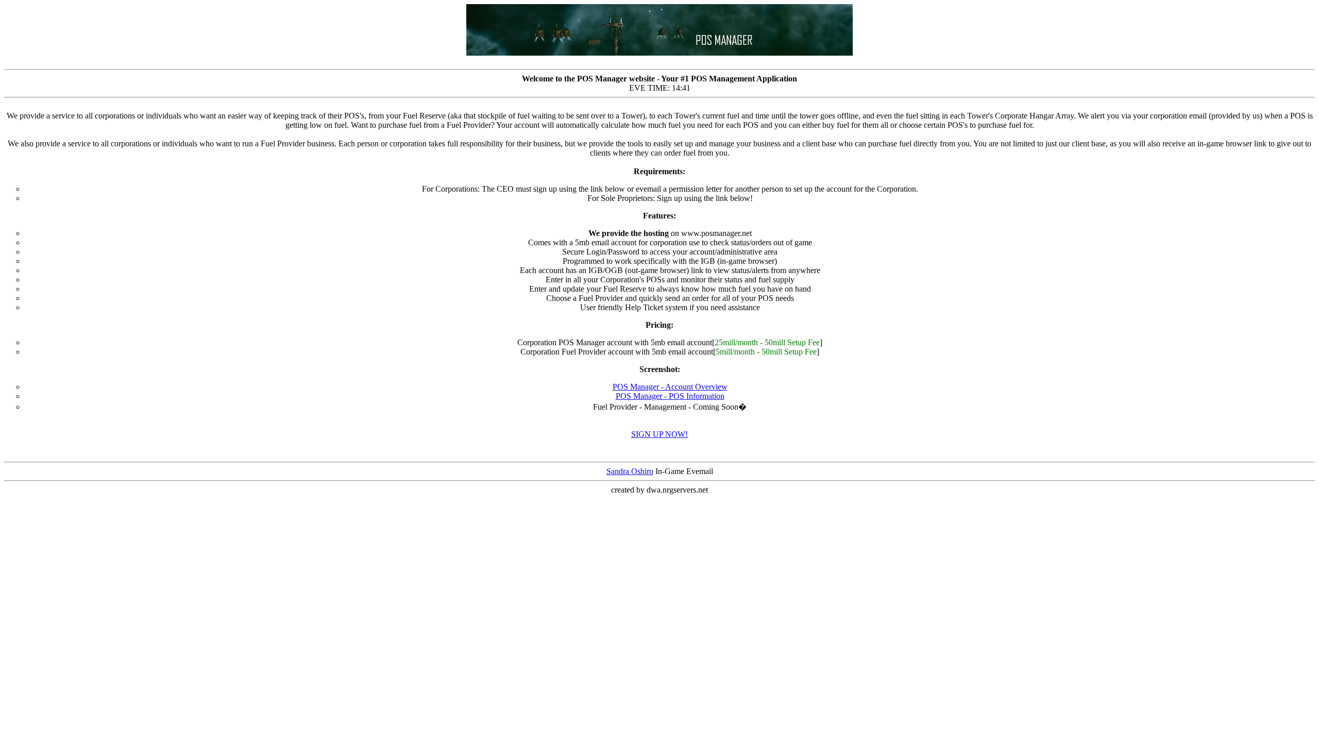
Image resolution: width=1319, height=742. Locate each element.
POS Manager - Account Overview (670, 386)
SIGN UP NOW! (659, 434)
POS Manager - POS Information (670, 396)
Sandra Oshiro (629, 471)
